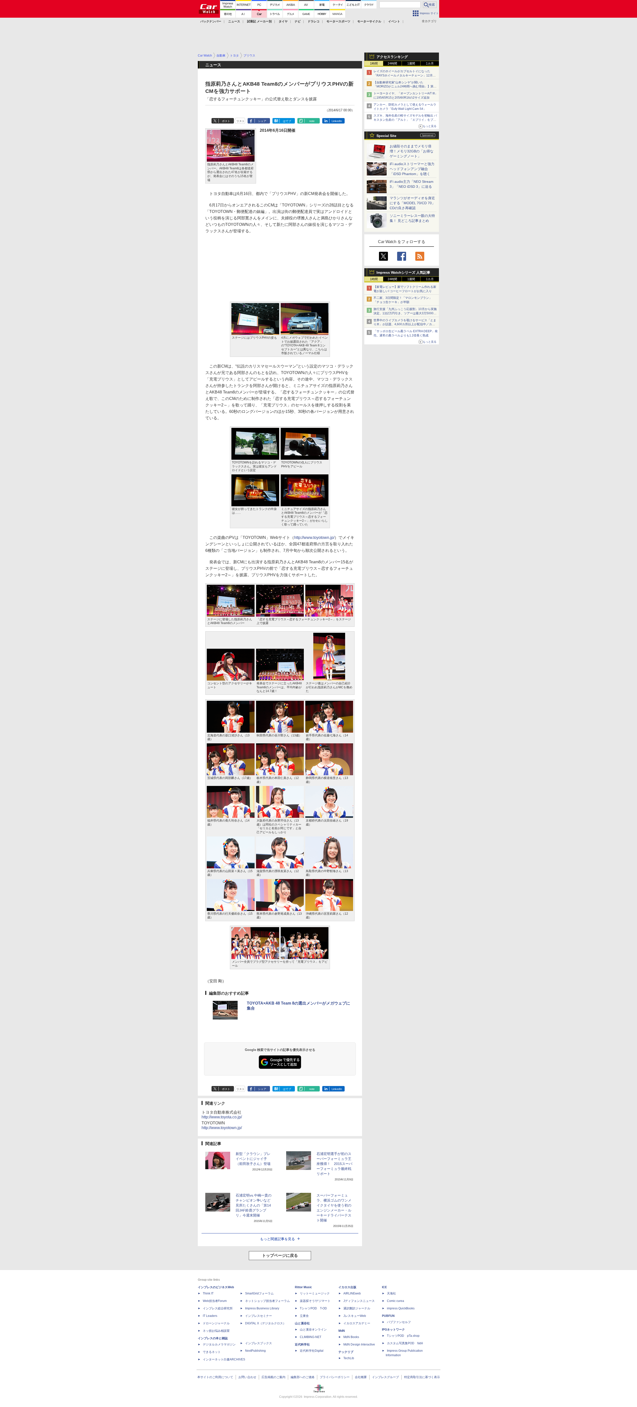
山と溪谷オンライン (313, 1329)
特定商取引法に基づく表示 (422, 1377)
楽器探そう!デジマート (315, 1301)
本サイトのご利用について (215, 1377)
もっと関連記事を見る (277, 1239)
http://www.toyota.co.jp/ (222, 1117)
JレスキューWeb (354, 1316)
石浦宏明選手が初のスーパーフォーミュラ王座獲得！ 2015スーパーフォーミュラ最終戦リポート (334, 1164)
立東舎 (304, 1316)
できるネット (212, 1352)
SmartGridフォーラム (259, 1293)
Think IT (208, 1293)
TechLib (348, 1358)
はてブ (287, 121)
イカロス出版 (347, 1287)
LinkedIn (337, 121)
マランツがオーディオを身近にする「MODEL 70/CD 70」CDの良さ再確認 (412, 203)
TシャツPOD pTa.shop (403, 1336)
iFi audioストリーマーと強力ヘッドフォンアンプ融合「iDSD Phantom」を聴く (412, 169)
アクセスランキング (392, 57)
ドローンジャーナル (216, 1323)
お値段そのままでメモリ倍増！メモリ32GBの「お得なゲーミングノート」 (411, 151)
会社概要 (361, 1377)
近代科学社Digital (311, 1350)
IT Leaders (210, 1316)
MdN (341, 1331)
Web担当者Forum (215, 1301)
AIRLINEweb (352, 1293)
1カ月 (430, 63)
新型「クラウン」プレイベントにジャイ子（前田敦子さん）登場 (253, 1159)
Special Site (386, 136)
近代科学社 (302, 1344)
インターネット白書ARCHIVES (224, 1359)
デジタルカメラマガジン (219, 1344)
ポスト (226, 121)
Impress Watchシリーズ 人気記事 (403, 272)
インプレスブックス (258, 1343)
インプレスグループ (385, 1377)
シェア (262, 121)
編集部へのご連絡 (303, 1377)
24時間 (392, 63)
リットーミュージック (315, 1293)
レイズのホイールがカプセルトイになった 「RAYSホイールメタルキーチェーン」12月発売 (404, 75)
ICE (384, 1287)
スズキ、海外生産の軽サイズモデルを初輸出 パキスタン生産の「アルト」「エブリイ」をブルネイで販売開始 (405, 120)
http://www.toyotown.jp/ (314, 537)
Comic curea (395, 1301)
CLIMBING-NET (310, 1337)
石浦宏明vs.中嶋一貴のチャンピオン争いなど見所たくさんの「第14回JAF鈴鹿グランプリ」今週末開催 (253, 1205)
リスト (240, 121)
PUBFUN (388, 1316)
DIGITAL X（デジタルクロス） (265, 1323)
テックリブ (345, 1352)
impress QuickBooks (401, 1308)
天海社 (391, 1293)
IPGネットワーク (393, 1329)
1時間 (374, 63)
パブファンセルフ (399, 1322)
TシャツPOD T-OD (313, 1308)
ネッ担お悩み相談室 (216, 1331)
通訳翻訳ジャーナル (356, 1308)
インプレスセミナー (258, 1316)
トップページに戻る (280, 1255)
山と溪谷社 (302, 1323)
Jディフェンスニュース (359, 1301)
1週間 (411, 63)
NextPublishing (255, 1350)
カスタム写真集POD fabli (405, 1343)
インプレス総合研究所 (218, 1308)
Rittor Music (303, 1287)
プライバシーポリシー (335, 1377)
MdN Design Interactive (359, 1344)
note (312, 121)
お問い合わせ (247, 1377)
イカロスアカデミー (356, 1323)
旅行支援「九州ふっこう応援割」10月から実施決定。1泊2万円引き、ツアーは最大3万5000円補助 (405, 313)
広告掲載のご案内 (273, 1377)
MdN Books (351, 1337)
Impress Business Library (262, 1308)
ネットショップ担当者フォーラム (267, 1301)
